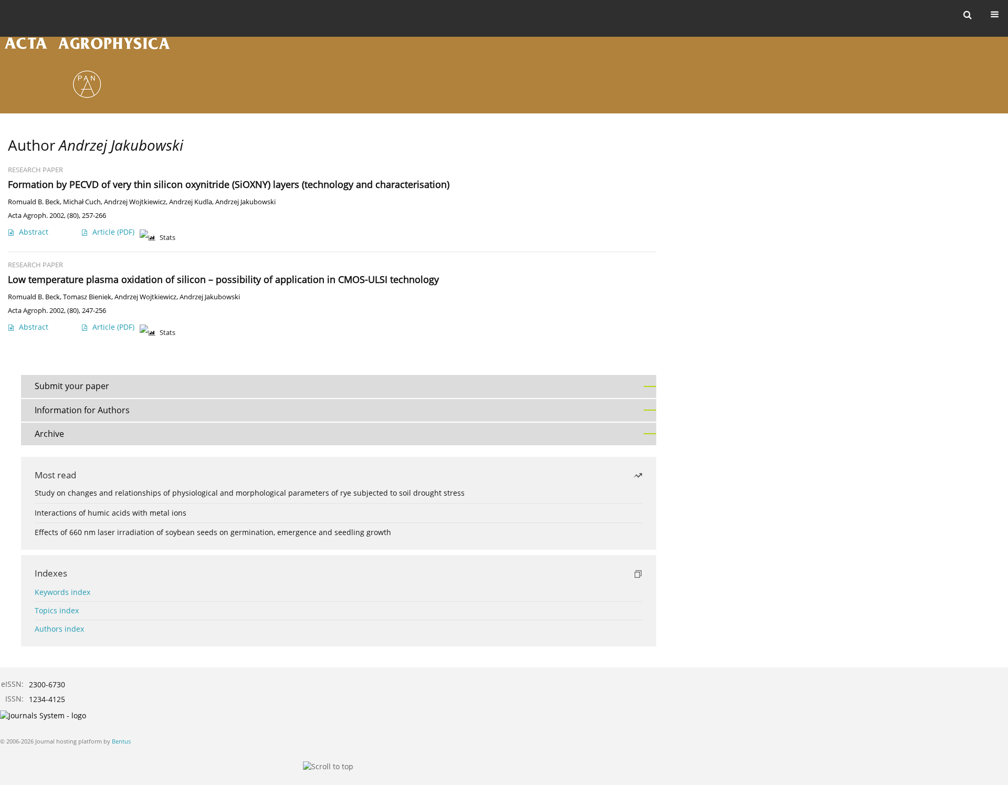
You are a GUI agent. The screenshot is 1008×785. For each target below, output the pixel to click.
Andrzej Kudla (190, 201)
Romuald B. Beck (34, 201)
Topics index (57, 610)
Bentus (121, 741)
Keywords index (62, 592)
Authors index (59, 629)
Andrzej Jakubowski (245, 201)
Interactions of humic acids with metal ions (110, 513)
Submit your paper (72, 386)
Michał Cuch (82, 201)
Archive (49, 433)
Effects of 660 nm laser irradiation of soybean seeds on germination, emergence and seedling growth (213, 532)
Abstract (33, 232)
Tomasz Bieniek (87, 296)
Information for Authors (82, 410)
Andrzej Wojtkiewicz (135, 201)
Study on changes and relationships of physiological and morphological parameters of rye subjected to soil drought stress (250, 493)
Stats (167, 237)
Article (113, 232)
